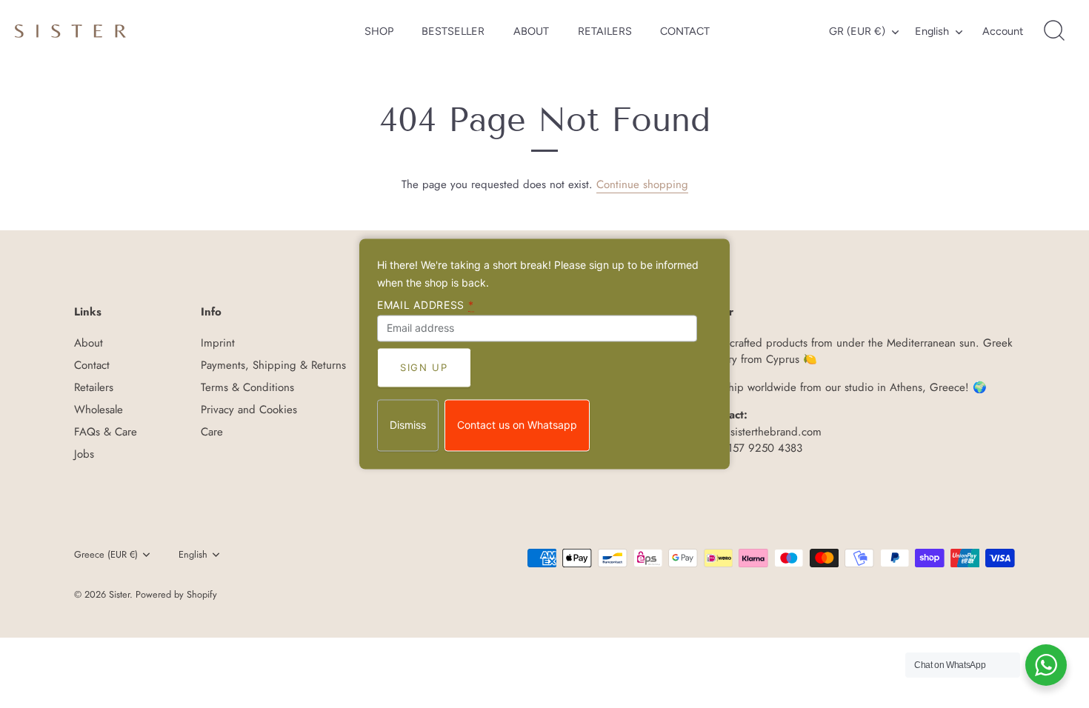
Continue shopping (642, 184)
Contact (92, 365)
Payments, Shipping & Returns (273, 365)
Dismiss (408, 425)
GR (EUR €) (857, 31)
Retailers (93, 387)
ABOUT (531, 31)
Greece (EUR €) (106, 555)
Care (212, 432)
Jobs (84, 454)
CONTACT (685, 31)
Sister (119, 594)
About (88, 343)
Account (1002, 31)
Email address (425, 305)
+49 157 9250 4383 (753, 448)
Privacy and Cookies (249, 409)
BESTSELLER (453, 31)
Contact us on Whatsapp (517, 425)
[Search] (1054, 31)
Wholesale (98, 409)
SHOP (378, 31)
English (932, 31)
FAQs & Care (105, 432)
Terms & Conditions (247, 387)
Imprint (218, 343)
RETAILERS (605, 31)
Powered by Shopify (176, 594)
